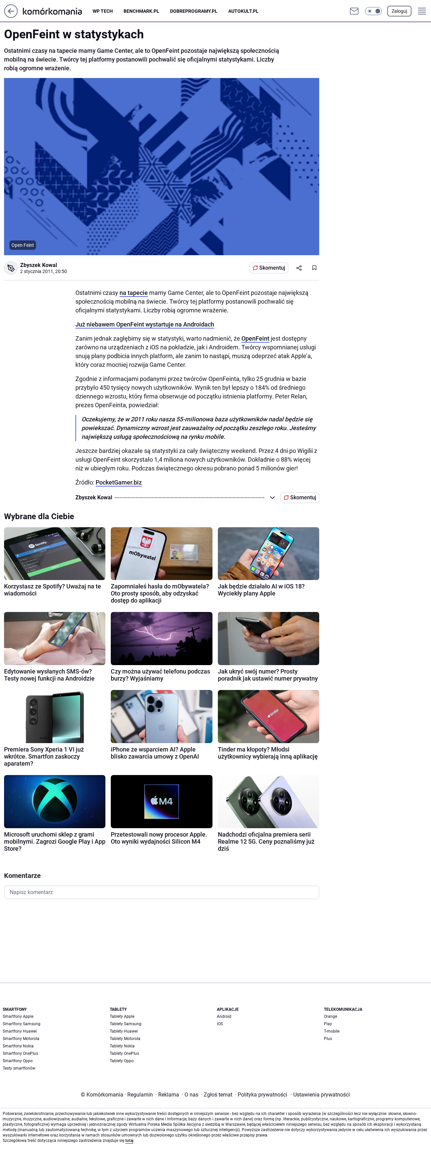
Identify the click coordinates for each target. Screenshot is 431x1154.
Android (224, 1016)
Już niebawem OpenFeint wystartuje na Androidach (144, 324)
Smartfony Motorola (21, 1038)
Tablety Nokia (122, 1046)
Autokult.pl (243, 11)
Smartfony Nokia (18, 1046)
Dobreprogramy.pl (194, 11)
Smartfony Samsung (21, 1024)
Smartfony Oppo (18, 1061)
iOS (220, 1024)
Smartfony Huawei (20, 1031)
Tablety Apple (122, 1016)
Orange (330, 1016)
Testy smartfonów (19, 1068)
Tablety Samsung (125, 1024)
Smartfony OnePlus (20, 1053)
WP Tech (103, 11)
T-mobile (331, 1031)
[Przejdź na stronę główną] (11, 16)
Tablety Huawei (124, 1031)
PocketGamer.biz (119, 482)
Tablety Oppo (122, 1061)
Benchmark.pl (141, 11)
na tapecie (134, 292)
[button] (373, 11)
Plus (328, 1038)
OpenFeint (255, 338)
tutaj (129, 1140)
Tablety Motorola (125, 1038)
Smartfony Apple (18, 1016)
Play (328, 1024)
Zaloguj (399, 11)
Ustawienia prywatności (320, 1094)
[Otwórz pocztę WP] (354, 11)
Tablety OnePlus (124, 1053)
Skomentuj (272, 268)
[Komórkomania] (58, 10)
